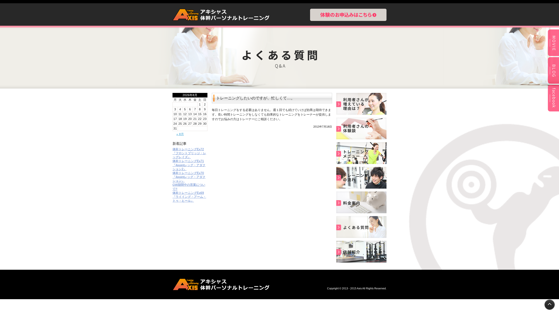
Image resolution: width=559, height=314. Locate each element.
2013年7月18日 (322, 126)
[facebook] (553, 111)
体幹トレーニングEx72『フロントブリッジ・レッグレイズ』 (189, 153)
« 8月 (180, 134)
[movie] (553, 55)
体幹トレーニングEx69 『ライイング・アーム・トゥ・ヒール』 (189, 196)
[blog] (553, 83)
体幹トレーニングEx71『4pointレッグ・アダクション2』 (189, 165)
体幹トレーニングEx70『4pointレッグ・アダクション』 (189, 177)
